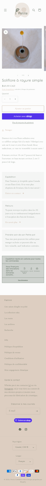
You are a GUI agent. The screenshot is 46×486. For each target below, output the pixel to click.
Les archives (9, 324)
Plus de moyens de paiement (23, 123)
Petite (12, 479)
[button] (5, 10)
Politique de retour (12, 353)
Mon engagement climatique (16, 370)
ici (30, 385)
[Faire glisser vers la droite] (28, 75)
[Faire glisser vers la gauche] (17, 75)
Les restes (8, 318)
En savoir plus (11, 222)
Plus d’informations (23, 280)
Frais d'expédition (8, 89)
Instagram (8, 389)
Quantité (5, 94)
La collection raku (12, 313)
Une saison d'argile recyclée (16, 307)
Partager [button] (8, 130)
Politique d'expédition (13, 347)
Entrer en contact (13, 193)
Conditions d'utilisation (14, 358)
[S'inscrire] (37, 411)
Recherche (8, 330)
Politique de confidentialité (15, 364)
